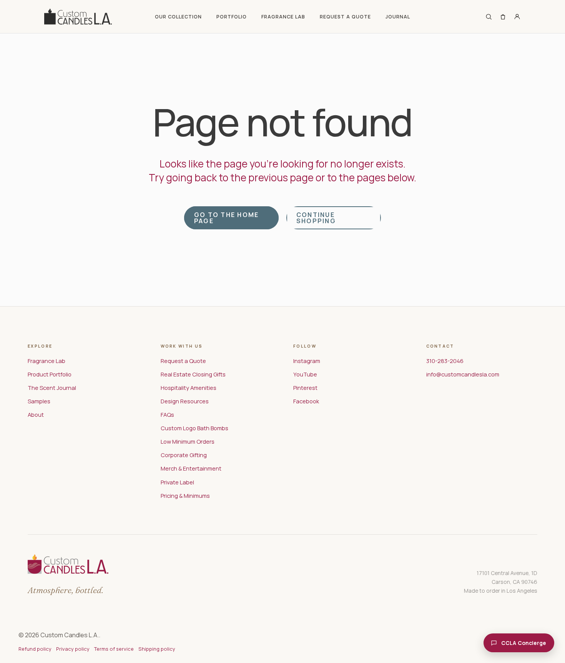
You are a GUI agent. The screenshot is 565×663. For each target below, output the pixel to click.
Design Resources (185, 401)
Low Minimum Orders (187, 441)
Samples (39, 401)
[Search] (488, 16)
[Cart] (503, 16)
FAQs (167, 414)
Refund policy (35, 648)
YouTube (305, 374)
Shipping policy (156, 648)
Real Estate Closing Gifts (193, 374)
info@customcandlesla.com (462, 374)
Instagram (306, 361)
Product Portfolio (49, 374)
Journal (398, 16)
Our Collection (178, 16)
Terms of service (114, 648)
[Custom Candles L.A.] (78, 16)
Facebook (306, 401)
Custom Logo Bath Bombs (194, 428)
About (36, 414)
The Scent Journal (52, 387)
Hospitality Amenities (188, 387)
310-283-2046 (445, 361)
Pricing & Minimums (185, 495)
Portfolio (231, 16)
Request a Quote (345, 16)
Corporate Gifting (184, 455)
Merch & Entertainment (191, 468)
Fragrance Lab (283, 16)
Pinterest (305, 387)
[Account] (517, 16)
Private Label (177, 482)
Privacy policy (73, 648)
